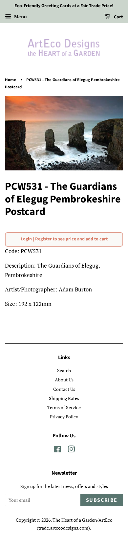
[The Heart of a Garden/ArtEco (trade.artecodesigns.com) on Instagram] (71, 450)
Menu (20, 16)
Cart (118, 17)
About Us (64, 379)
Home (10, 80)
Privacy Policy (64, 416)
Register (43, 239)
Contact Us (64, 389)
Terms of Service (64, 407)
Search (64, 370)
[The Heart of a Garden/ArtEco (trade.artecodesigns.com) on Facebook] (57, 450)
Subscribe (101, 500)
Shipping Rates (64, 398)
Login (26, 239)
